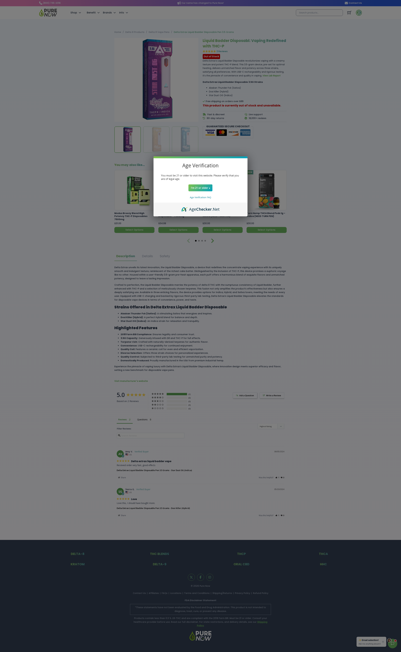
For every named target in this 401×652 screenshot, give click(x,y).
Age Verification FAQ (200, 197)
